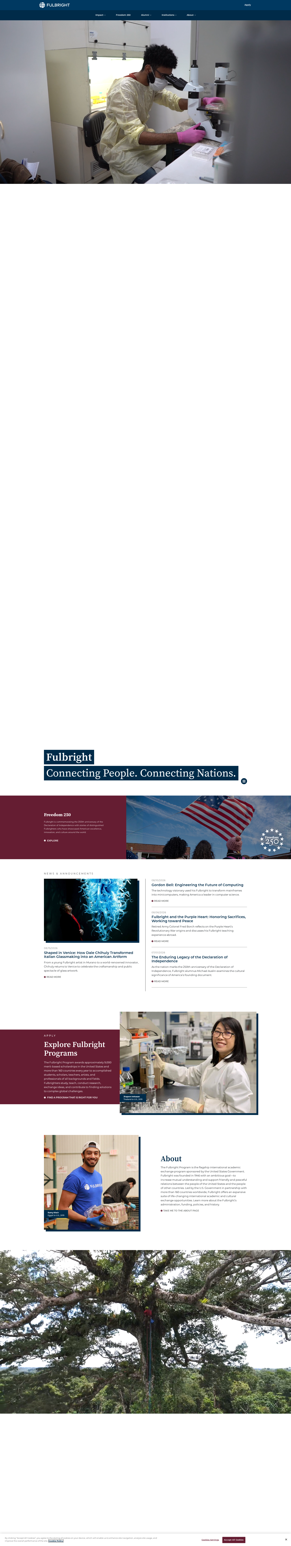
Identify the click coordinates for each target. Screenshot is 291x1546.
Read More (54, 977)
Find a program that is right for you (72, 1098)
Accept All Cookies (234, 1540)
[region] (145, 1540)
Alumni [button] (145, 15)
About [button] (190, 15)
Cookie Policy (56, 1541)
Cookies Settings (210, 1540)
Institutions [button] (168, 15)
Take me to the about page (181, 1211)
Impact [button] (99, 15)
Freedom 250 (123, 15)
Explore (52, 841)
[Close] (286, 1539)
